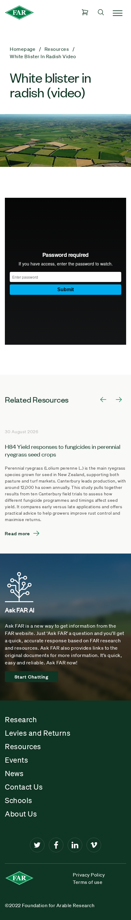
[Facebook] (56, 845)
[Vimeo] (94, 845)
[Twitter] (37, 845)
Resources (23, 746)
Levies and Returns (37, 733)
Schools (18, 800)
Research (21, 719)
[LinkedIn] (75, 845)
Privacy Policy (89, 875)
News (14, 773)
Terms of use (87, 882)
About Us (21, 813)
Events (16, 760)
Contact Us (24, 787)
